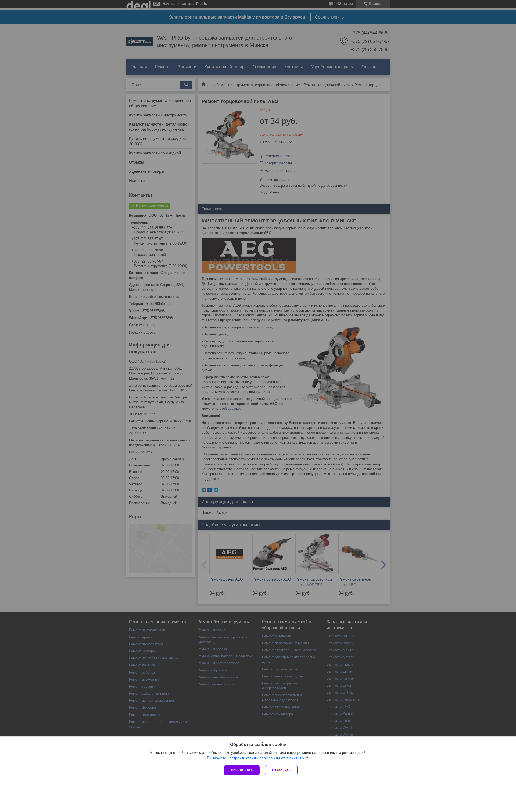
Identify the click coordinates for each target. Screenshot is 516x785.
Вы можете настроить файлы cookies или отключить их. (256, 758)
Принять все (242, 770)
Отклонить (281, 770)
